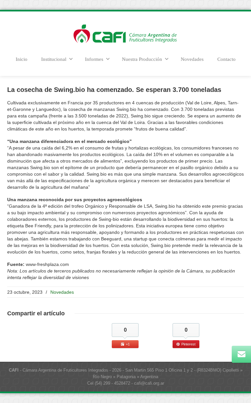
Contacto (226, 59)
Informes (94, 59)
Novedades (192, 59)
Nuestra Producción (142, 59)
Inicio (21, 59)
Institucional (53, 59)
